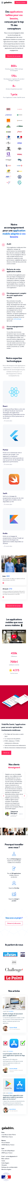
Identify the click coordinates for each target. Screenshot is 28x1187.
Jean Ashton (12, 1109)
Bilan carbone (5, 1158)
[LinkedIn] (3, 583)
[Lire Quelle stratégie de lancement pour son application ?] (14, 1009)
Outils (3, 1161)
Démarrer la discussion (14, 923)
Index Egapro (5, 1163)
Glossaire (4, 1165)
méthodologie (17, 319)
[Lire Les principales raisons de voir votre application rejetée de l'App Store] (14, 1049)
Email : (9, 1156)
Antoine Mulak (13, 1068)
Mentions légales (6, 1169)
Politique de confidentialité (9, 1167)
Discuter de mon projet (14, 56)
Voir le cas (6, 752)
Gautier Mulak (13, 1027)
